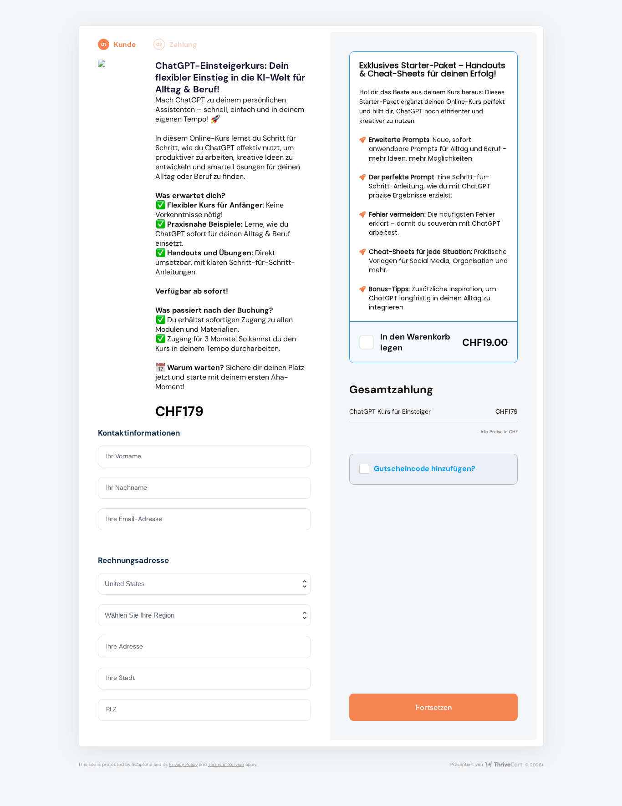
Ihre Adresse (124, 646)
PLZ (111, 709)
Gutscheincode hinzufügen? (424, 468)
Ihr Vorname (123, 456)
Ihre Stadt (120, 678)
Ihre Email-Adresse (134, 519)
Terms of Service (226, 764)
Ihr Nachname (126, 487)
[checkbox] (366, 342)
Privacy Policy (183, 764)
